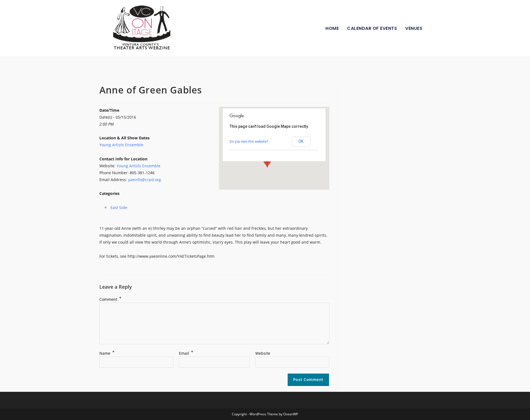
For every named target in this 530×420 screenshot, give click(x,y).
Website (262, 353)
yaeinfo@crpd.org (144, 179)
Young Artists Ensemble (121, 144)
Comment (110, 299)
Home (332, 28)
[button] (267, 162)
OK (300, 141)
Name (107, 353)
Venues (413, 28)
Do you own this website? (249, 142)
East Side (118, 207)
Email (186, 353)
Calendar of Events (372, 28)
